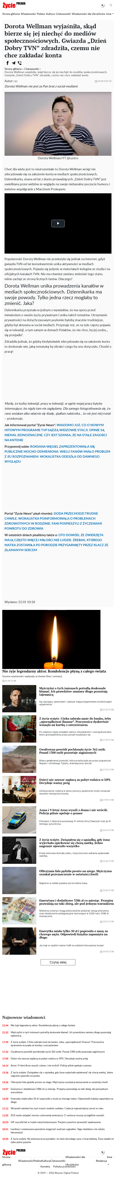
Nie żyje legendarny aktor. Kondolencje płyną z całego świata (43, 1025)
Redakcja (101, 1161)
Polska (41, 14)
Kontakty (45, 1166)
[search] (111, 5)
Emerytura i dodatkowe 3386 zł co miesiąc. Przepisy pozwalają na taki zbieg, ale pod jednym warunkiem (59, 1091)
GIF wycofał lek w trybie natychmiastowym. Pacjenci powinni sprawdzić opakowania (56, 1122)
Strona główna (11, 14)
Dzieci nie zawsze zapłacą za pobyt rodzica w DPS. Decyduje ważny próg (49, 1058)
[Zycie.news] (14, 5)
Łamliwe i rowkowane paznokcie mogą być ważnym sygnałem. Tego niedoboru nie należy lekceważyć (58, 1131)
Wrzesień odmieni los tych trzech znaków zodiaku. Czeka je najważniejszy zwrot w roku (57, 1108)
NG (16, 81)
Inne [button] (108, 14)
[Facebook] (8, 63)
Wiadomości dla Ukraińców (88, 14)
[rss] (102, 5)
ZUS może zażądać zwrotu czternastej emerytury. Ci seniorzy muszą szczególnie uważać (57, 1115)
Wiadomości (28, 14)
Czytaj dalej (58, 962)
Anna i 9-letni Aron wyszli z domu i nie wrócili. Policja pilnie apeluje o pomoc (51, 1065)
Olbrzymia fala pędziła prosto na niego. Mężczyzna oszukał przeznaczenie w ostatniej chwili (59, 1082)
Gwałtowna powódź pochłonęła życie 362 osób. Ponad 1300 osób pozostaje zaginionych (58, 1052)
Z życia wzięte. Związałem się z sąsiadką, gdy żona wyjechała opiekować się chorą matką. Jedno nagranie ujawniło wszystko (62, 1074)
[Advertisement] (58, 377)
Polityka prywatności (64, 1166)
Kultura (50, 14)
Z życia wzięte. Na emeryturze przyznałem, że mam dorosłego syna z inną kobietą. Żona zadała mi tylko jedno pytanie (62, 1140)
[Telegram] (14, 63)
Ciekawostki (63, 14)
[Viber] (20, 63)
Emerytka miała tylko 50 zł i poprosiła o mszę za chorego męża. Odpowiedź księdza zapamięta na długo (62, 1100)
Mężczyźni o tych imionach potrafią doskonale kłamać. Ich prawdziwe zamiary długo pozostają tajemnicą (61, 1034)
